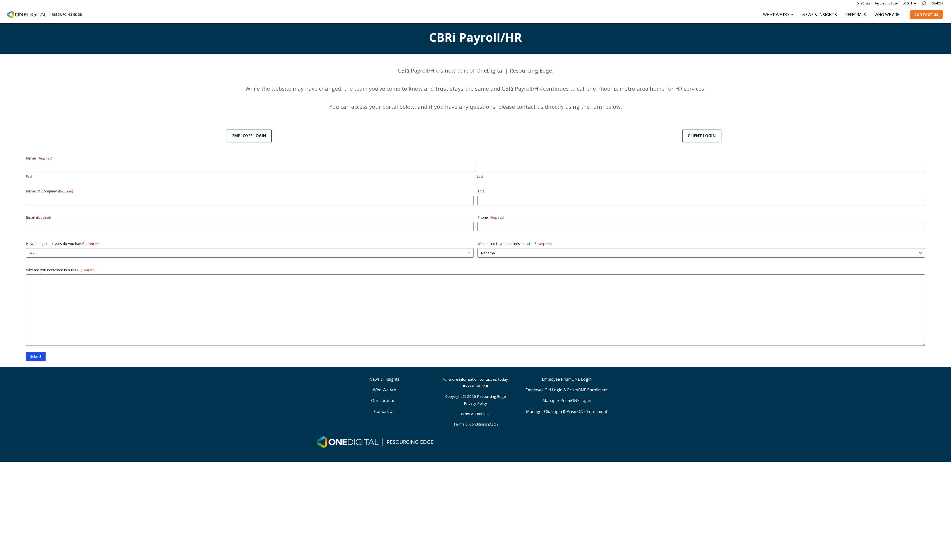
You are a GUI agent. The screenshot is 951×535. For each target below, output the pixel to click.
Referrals (855, 14)
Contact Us (926, 14)
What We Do (776, 14)
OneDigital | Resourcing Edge (877, 3)
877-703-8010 (475, 385)
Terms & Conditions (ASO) (475, 424)
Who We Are (886, 14)
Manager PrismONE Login (566, 400)
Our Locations (384, 400)
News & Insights (819, 14)
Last (480, 176)
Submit (35, 356)
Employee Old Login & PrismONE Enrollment (567, 390)
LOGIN (907, 3)
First (29, 176)
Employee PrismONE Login (567, 379)
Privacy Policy (475, 403)
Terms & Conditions (476, 413)
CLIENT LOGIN (702, 135)
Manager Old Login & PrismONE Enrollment (566, 411)
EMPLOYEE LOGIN (249, 135)
